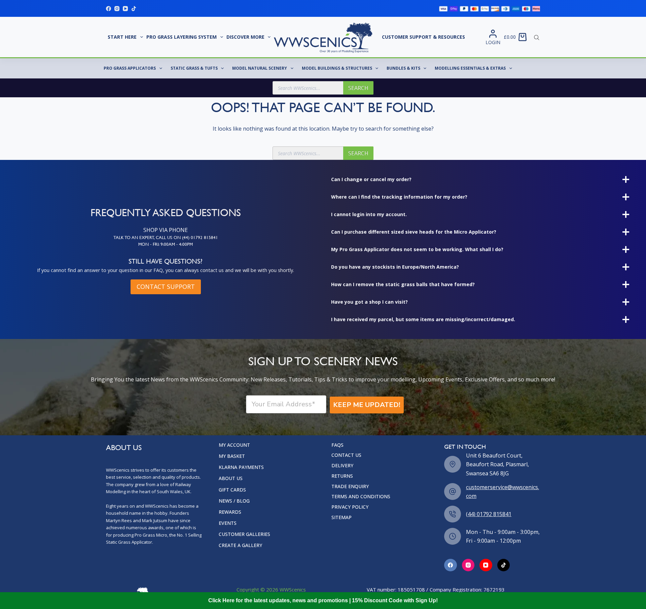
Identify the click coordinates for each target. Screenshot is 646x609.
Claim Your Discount (257, 323)
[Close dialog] (446, 222)
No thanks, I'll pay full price (257, 347)
